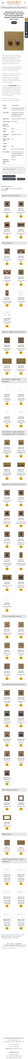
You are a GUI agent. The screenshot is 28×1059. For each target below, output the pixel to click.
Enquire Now (22, 179)
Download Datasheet (9, 176)
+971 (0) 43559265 (14, 1044)
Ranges (12, 943)
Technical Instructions (10, 179)
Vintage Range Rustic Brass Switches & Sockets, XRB (15, 945)
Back (14, 22)
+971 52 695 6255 (15, 1046)
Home (8, 943)
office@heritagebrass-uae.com (14, 1048)
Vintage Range (18, 943)
